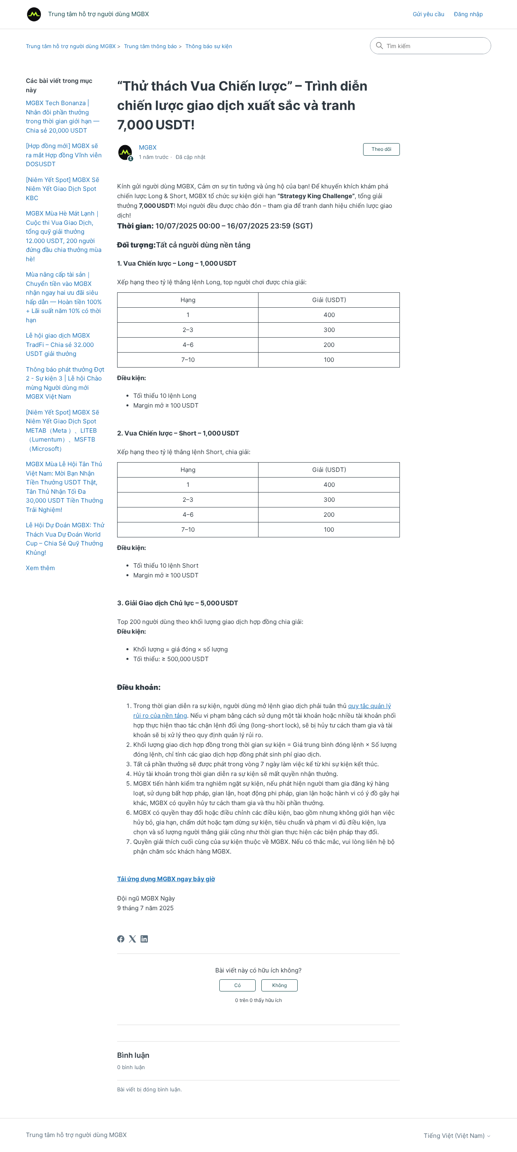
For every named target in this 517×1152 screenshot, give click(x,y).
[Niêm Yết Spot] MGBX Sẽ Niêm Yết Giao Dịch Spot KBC (62, 189)
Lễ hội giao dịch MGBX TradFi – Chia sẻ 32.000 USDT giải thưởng (60, 344)
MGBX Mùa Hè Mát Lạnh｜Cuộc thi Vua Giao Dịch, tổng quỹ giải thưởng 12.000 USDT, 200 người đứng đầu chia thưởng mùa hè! (63, 236)
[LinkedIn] (144, 939)
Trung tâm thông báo (150, 46)
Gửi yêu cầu (428, 14)
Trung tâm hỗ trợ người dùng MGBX (71, 46)
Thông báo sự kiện (208, 46)
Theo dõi (381, 149)
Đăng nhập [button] (468, 14)
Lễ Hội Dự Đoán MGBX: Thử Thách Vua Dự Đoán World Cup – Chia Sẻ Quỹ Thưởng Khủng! (65, 538)
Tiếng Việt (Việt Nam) (455, 1135)
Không (279, 985)
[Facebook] (120, 939)
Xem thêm (40, 568)
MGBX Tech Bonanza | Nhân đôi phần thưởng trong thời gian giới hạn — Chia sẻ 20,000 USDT (62, 116)
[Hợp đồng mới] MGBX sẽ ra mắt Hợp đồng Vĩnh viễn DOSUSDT (64, 155)
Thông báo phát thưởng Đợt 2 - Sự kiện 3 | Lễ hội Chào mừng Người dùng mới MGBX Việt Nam (65, 383)
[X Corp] (132, 939)
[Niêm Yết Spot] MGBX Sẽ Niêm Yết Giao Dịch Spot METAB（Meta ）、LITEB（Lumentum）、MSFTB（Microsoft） (62, 430)
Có (237, 985)
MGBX (148, 147)
